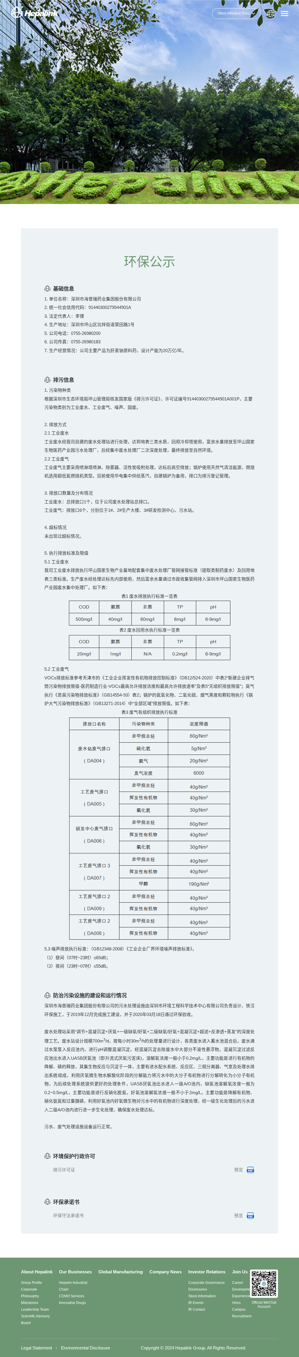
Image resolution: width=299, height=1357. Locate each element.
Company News (166, 1272)
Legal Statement (36, 1348)
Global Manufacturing (120, 1272)
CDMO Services (71, 1296)
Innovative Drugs (72, 1303)
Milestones (29, 1303)
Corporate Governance (206, 1283)
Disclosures (197, 1289)
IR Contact (196, 1309)
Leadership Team (35, 1309)
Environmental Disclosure (85, 1348)
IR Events (196, 1303)
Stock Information (202, 1296)
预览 (238, 1170)
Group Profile (31, 1283)
